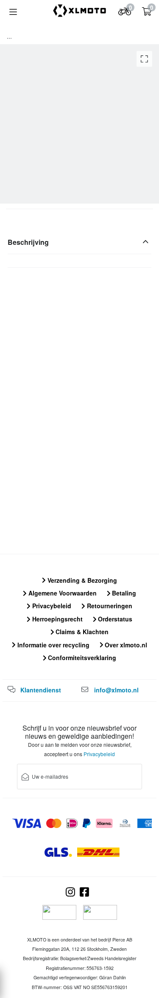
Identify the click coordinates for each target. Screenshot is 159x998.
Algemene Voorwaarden (62, 593)
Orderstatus (114, 619)
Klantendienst (40, 690)
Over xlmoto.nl (125, 645)
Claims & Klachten (81, 631)
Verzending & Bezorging (81, 580)
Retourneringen (108, 605)
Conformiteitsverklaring (81, 657)
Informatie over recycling (52, 645)
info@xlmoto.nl (116, 690)
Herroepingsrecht (57, 619)
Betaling (123, 593)
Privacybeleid (51, 605)
